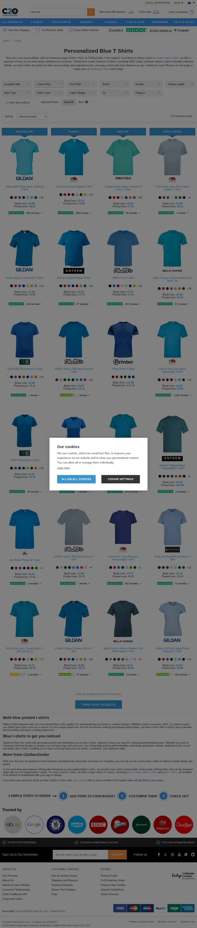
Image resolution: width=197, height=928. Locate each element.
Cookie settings (120, 479)
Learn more (63, 468)
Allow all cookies (76, 479)
